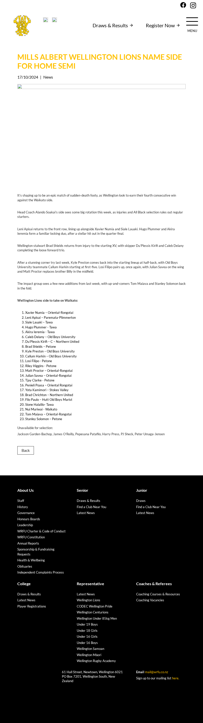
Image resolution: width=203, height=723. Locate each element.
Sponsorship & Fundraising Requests (35, 551)
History (22, 507)
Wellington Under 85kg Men (97, 618)
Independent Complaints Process (40, 572)
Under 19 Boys (87, 624)
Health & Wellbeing (31, 560)
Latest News (86, 513)
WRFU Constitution (31, 537)
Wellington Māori (89, 655)
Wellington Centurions (92, 612)
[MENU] (192, 21)
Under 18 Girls (87, 631)
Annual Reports (28, 543)
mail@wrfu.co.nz (156, 672)
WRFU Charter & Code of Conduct (41, 531)
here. (175, 678)
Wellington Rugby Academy (96, 661)
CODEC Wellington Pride (94, 606)
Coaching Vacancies (150, 600)
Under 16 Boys (87, 643)
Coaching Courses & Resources (158, 594)
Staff (20, 501)
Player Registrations (31, 606)
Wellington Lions (88, 600)
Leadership (25, 525)
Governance (26, 513)
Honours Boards (28, 519)
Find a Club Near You (91, 507)
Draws (141, 501)
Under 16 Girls (87, 636)
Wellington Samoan (90, 649)
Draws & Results (110, 25)
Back (26, 450)
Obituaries (24, 566)
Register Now (160, 25)
